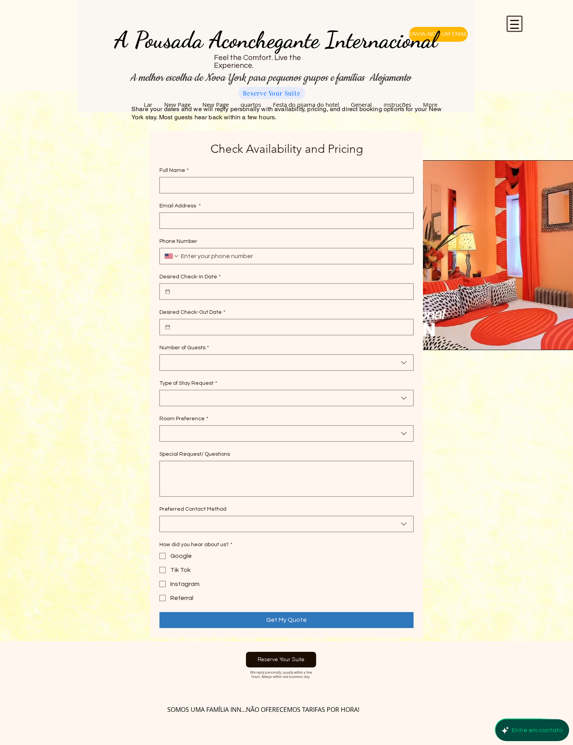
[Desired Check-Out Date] (167, 327)
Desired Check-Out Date (192, 312)
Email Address (180, 206)
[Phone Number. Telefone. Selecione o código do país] (171, 256)
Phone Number (178, 241)
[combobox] (286, 362)
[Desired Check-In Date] (167, 291)
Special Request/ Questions (194, 454)
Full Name (174, 170)
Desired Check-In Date (190, 277)
